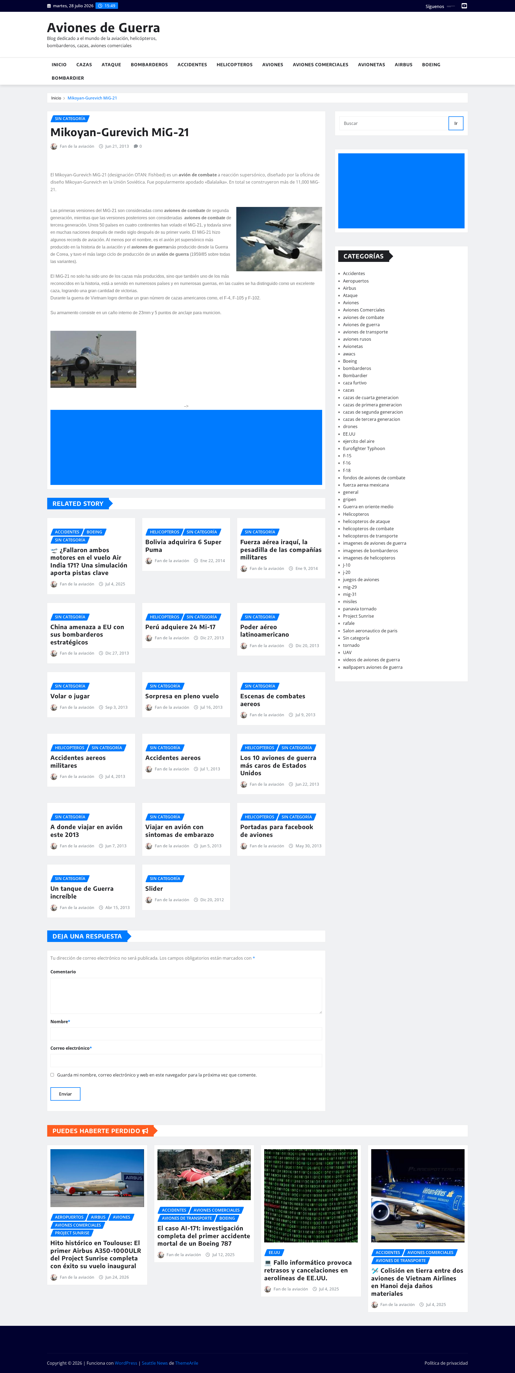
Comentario (63, 972)
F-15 (347, 456)
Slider (154, 888)
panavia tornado (360, 609)
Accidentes (192, 64)
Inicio (59, 64)
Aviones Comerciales (320, 64)
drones (350, 426)
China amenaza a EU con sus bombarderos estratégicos (87, 634)
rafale (349, 623)
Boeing (431, 64)
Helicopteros (235, 64)
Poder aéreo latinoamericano (264, 630)
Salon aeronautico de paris (370, 631)
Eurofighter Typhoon (364, 448)
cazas (348, 390)
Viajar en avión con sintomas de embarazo (179, 830)
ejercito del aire (358, 441)
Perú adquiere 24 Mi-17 (180, 626)
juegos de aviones (361, 579)
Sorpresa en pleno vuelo (182, 696)
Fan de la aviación (77, 146)
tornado (351, 645)
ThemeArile (186, 1363)
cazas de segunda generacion (373, 412)
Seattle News (155, 1363)
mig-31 (350, 594)
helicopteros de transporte (370, 536)
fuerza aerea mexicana (366, 485)
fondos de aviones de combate (374, 478)
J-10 (346, 565)
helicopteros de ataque (366, 521)
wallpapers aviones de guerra (373, 667)
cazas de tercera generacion (371, 419)
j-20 (346, 572)
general (350, 492)
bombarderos (357, 368)
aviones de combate (363, 317)
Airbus (404, 64)
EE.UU (349, 434)
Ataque (111, 64)
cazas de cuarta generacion (371, 397)
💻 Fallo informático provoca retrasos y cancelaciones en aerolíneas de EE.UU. (308, 1270)
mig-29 (350, 587)
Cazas (84, 64)
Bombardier (68, 78)
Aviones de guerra (361, 325)
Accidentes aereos (173, 757)
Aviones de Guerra (103, 27)
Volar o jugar (70, 696)
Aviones (272, 64)
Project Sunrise (358, 616)
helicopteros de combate (368, 529)
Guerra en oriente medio (368, 507)
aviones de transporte (365, 332)
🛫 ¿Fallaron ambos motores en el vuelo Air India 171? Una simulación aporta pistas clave (88, 561)
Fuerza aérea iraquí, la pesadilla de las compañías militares (281, 549)
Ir (456, 123)
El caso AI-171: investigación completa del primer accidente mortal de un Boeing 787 (203, 1235)
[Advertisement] (188, 447)
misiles (350, 601)
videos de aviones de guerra (371, 660)
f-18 (347, 470)
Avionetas (371, 64)
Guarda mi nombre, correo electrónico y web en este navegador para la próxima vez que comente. (157, 1075)
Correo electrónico (71, 1048)
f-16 (347, 463)
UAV (347, 652)
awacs (349, 354)
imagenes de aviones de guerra (374, 543)
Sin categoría (356, 638)
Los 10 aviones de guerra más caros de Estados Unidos (278, 765)
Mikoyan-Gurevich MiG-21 (92, 98)
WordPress (126, 1363)
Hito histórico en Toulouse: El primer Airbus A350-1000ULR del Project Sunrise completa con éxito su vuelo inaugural (95, 1254)
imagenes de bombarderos (370, 551)
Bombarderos (149, 64)
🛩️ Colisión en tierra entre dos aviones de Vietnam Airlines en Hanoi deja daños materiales (417, 1282)
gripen (349, 499)
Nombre (60, 1022)
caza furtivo (355, 383)
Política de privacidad (446, 1363)
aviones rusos (357, 339)
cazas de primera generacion (372, 405)
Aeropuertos (356, 281)
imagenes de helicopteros (369, 558)
